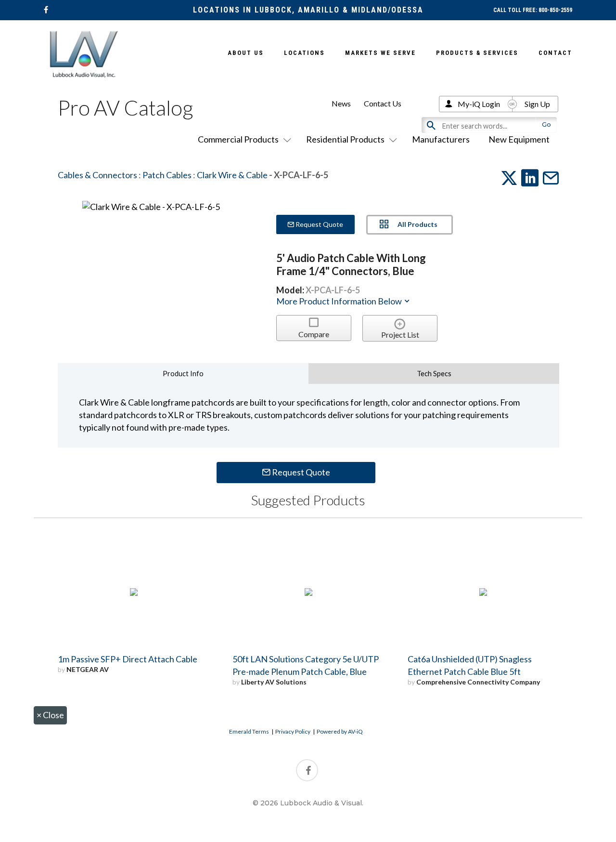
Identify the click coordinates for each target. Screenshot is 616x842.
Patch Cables (167, 175)
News (341, 103)
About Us (246, 52)
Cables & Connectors (97, 175)
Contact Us (382, 103)
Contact (555, 52)
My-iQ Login (479, 103)
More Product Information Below (339, 301)
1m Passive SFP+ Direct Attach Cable (127, 659)
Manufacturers (441, 139)
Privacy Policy (292, 731)
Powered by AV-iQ (340, 731)
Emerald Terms (249, 731)
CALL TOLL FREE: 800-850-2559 (532, 10)
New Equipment (519, 139)
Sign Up (537, 103)
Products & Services (477, 52)
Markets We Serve (380, 52)
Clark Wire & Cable (232, 175)
